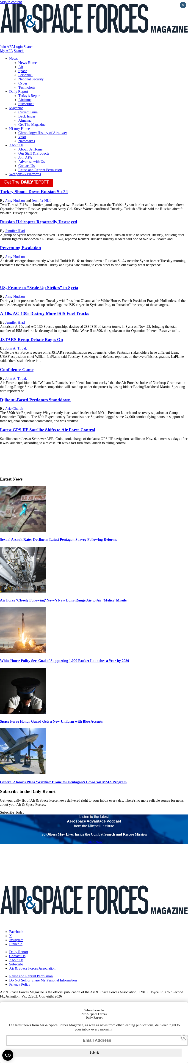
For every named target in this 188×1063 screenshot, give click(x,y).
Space (22, 71)
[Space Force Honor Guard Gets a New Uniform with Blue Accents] (23, 712)
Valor (22, 137)
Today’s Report (29, 96)
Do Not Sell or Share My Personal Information (43, 980)
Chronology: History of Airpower (42, 133)
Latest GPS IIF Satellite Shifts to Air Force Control (47, 429)
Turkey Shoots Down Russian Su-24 (34, 191)
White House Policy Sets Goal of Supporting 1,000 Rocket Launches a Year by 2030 (64, 661)
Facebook (16, 932)
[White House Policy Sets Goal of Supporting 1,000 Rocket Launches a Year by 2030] (23, 652)
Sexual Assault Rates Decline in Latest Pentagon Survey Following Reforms (58, 539)
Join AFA (7, 47)
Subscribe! (26, 104)
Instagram (16, 940)
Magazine (16, 108)
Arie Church (14, 408)
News (13, 58)
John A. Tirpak (16, 348)
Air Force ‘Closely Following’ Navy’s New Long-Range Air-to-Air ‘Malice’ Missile (63, 600)
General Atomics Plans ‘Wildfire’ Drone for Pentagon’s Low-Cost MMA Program (63, 782)
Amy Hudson (15, 200)
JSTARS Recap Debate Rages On (31, 339)
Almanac (24, 120)
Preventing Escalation (20, 247)
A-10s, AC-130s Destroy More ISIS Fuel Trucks (44, 313)
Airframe (24, 100)
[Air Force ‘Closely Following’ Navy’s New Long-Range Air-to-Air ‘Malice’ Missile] (23, 591)
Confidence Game (16, 369)
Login (18, 47)
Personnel (25, 75)
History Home (19, 129)
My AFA (6, 51)
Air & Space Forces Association (32, 968)
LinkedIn (15, 944)
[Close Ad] (184, 1038)
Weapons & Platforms (25, 174)
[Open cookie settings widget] (7, 1055)
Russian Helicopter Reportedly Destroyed (38, 221)
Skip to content (11, 2)
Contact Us (26, 166)
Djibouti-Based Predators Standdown (35, 399)
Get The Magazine (31, 124)
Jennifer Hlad (41, 200)
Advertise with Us (31, 162)
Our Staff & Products (33, 153)
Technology (27, 87)
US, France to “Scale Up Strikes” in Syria (39, 287)
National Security (31, 79)
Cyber (22, 83)
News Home (27, 63)
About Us (16, 145)
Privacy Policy (19, 984)
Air (20, 67)
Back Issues (27, 116)
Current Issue (28, 112)
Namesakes (26, 141)
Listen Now (94, 842)
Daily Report (18, 91)
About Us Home (30, 149)
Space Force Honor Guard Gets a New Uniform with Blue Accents (51, 721)
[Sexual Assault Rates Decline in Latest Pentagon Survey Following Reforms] (23, 531)
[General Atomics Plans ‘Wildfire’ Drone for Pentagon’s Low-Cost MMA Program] (23, 773)
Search (28, 47)
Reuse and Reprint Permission (40, 170)
